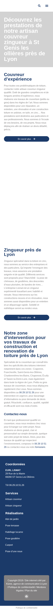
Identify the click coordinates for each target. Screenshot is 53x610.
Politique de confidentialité (21, 587)
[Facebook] (26, 596)
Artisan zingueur (13, 505)
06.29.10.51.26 (16, 485)
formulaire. (40, 447)
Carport (9, 545)
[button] (47, 6)
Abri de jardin (12, 519)
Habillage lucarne (14, 532)
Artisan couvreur (13, 499)
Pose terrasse (12, 525)
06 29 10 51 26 (26, 392)
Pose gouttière (12, 538)
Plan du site (31, 590)
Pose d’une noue (13, 551)
